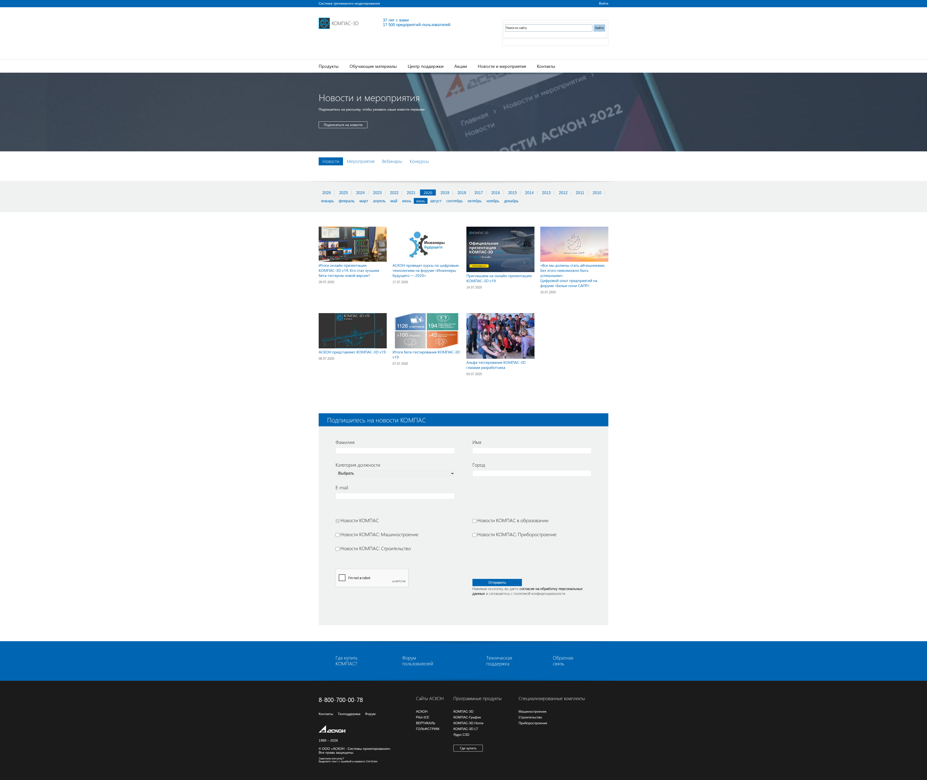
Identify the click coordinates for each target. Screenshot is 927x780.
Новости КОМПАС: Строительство (375, 548)
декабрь (511, 201)
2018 (461, 193)
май (393, 201)
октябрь (475, 201)
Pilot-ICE (422, 717)
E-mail (342, 487)
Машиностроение (533, 711)
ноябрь (492, 201)
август (436, 201)
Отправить (497, 582)
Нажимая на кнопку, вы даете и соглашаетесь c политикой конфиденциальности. (527, 591)
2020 (428, 192)
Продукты (329, 66)
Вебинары (392, 161)
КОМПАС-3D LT (465, 729)
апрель (379, 201)
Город (478, 464)
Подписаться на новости (343, 125)
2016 (495, 193)
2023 (377, 193)
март (363, 201)
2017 (478, 193)
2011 (580, 193)
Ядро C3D (461, 735)
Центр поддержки (425, 66)
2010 (597, 193)
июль (420, 200)
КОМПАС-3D (463, 711)
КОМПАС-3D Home (468, 723)
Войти (603, 3)
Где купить (468, 748)
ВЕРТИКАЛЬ (425, 723)
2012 (563, 193)
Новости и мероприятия (502, 66)
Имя (476, 441)
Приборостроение (533, 723)
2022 (394, 193)
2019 (445, 193)
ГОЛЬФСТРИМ (427, 729)
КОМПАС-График (467, 717)
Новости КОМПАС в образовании (512, 520)
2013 (546, 193)
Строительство (530, 717)
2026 (326, 193)
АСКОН (422, 711)
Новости (331, 161)
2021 (411, 193)
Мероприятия (360, 161)
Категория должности (358, 464)
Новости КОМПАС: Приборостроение (516, 534)
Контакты (546, 66)
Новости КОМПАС (359, 520)
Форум (370, 714)
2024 (360, 193)
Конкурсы (419, 161)
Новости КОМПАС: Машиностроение (379, 534)
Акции (460, 66)
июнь (406, 201)
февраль (347, 201)
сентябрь (454, 201)
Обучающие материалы (373, 66)
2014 (529, 193)
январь (327, 201)
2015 (512, 193)
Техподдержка (349, 714)
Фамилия (345, 441)
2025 (343, 193)
